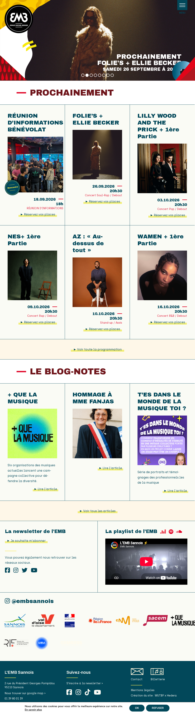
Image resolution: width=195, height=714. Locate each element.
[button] (182, 5)
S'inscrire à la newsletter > (84, 683)
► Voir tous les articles (97, 511)
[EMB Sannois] (19, 20)
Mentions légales (142, 690)
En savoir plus (33, 710)
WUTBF (159, 695)
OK (137, 708)
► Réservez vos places (37, 214)
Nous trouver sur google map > (25, 693)
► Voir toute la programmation (97, 349)
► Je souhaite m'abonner (26, 541)
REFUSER (158, 708)
